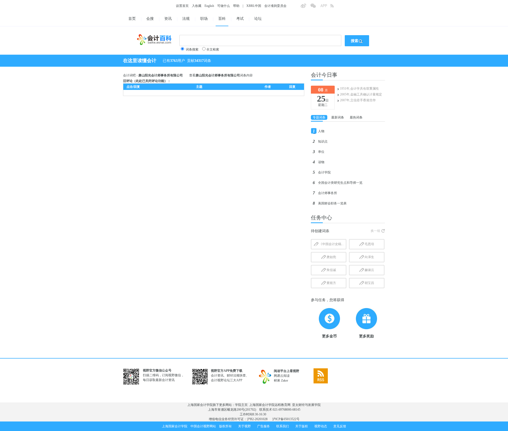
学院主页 (241, 405)
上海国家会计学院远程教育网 (270, 405)
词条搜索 (192, 49)
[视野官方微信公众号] (315, 7)
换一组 (375, 231)
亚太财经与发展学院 (306, 405)
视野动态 (320, 426)
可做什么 (223, 6)
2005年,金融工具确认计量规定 (361, 94)
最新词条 (337, 117)
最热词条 (356, 117)
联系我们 (282, 426)
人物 (321, 131)
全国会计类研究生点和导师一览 (340, 183)
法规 (186, 19)
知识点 (323, 141)
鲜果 (277, 380)
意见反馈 (339, 426)
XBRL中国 (253, 6)
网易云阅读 (282, 376)
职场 (204, 19)
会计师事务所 (327, 193)
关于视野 (244, 426)
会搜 (150, 19)
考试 (240, 19)
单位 (321, 152)
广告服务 (263, 426)
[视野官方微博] (305, 7)
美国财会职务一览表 (332, 203)
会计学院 (324, 172)
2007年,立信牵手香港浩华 (358, 100)
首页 (132, 19)
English (209, 6)
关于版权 (301, 426)
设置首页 (182, 6)
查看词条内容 (221, 75)
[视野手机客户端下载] (325, 7)
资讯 (168, 19)
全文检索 (212, 49)
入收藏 (196, 6)
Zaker (284, 380)
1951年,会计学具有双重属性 (359, 88)
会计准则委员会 (275, 6)
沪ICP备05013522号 (286, 419)
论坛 (258, 19)
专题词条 (319, 117)
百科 (222, 19)
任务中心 (321, 218)
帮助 (236, 6)
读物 (321, 162)
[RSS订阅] (335, 7)
